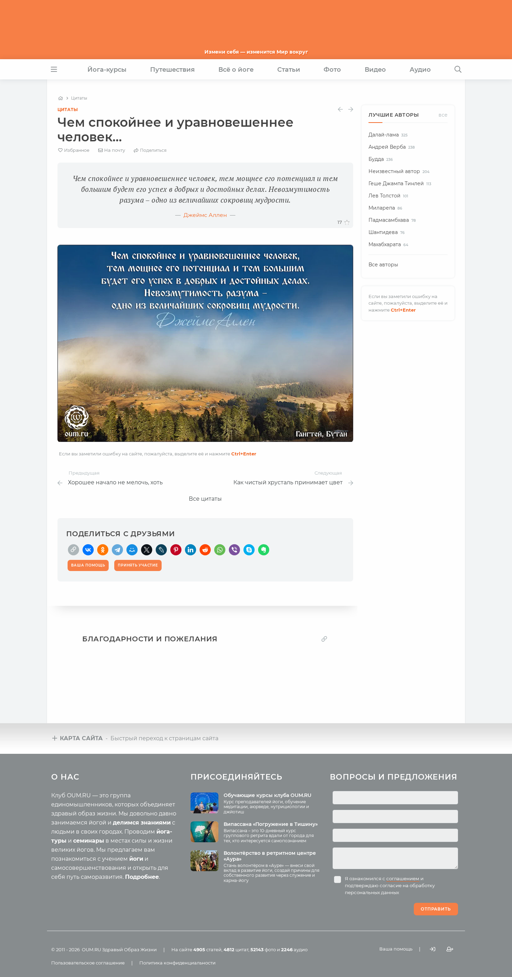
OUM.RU (91, 949)
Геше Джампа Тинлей (400, 183)
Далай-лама (388, 135)
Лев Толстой (388, 196)
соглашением (402, 878)
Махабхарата (388, 244)
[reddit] (205, 549)
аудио (294, 949)
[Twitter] (146, 549)
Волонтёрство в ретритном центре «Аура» (270, 856)
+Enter (243, 453)
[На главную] (60, 98)
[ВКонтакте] (88, 549)
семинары (88, 840)
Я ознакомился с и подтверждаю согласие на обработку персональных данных (390, 885)
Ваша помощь (395, 949)
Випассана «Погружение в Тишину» (271, 824)
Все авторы (383, 264)
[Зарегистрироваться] (450, 949)
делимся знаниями (142, 822)
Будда (381, 159)
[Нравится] (346, 222)
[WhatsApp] (219, 549)
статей (207, 949)
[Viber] (234, 549)
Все (443, 114)
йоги (136, 858)
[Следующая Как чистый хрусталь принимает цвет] (350, 109)
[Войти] (432, 949)
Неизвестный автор (399, 171)
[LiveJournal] (161, 549)
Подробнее (142, 877)
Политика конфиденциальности (177, 963)
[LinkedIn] (190, 549)
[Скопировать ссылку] (73, 549)
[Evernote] (263, 549)
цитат (236, 949)
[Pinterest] (175, 549)
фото (263, 949)
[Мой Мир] (132, 549)
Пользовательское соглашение (88, 963)
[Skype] (249, 549)
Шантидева (387, 232)
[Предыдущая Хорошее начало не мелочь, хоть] (340, 109)
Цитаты (67, 109)
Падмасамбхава (392, 220)
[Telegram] (117, 549)
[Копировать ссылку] (324, 639)
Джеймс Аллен (205, 215)
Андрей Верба (392, 147)
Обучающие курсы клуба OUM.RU (267, 795)
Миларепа (385, 208)
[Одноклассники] (102, 549)
